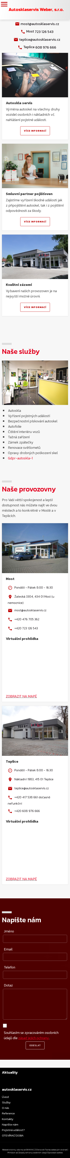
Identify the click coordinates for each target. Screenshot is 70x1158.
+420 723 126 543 (26, 628)
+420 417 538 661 (26, 797)
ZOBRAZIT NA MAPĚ (21, 696)
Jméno (9, 931)
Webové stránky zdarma (12, 1149)
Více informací (35, 131)
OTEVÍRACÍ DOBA (13, 1135)
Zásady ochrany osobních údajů (32, 1152)
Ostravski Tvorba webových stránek (52, 1149)
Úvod (5, 1097)
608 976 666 (45, 47)
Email (8, 949)
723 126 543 (44, 31)
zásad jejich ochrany (33, 1038)
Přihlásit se (12, 1152)
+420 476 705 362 (26, 619)
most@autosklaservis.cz (40, 23)
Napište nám (10, 1124)
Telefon (9, 967)
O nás (5, 1108)
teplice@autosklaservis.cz (39, 39)
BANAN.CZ (31, 1149)
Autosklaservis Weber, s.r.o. (36, 9)
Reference (8, 1113)
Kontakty (7, 1119)
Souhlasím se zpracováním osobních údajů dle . (31, 1035)
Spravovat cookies (55, 1152)
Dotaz (8, 985)
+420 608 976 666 (27, 810)
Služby (6, 1102)
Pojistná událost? (13, 1130)
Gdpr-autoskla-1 (20, 458)
